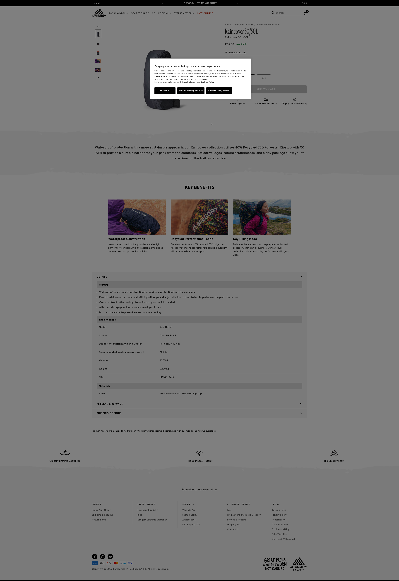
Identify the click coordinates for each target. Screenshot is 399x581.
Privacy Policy (186, 82)
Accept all (165, 90)
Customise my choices (219, 90)
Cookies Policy (207, 82)
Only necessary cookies (191, 90)
